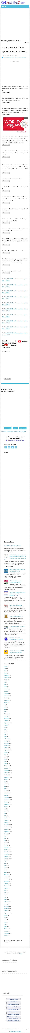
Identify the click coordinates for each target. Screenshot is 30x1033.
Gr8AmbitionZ (9, 1029)
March (5, 673)
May (5, 668)
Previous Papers (13, 999)
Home (15, 428)
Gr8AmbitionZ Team (15, 1031)
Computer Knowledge (13, 1014)
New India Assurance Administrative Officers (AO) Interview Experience (16, 639)
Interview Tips (13, 1001)
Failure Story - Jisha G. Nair (16, 605)
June (5, 707)
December (6, 693)
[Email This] (5, 379)
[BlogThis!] (7, 379)
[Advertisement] (15, 24)
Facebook (5, 447)
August (5, 666)
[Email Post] (3, 378)
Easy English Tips (13, 1009)
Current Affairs (13, 1011)
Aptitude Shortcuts (13, 1004)
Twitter (9, 447)
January (6, 691)
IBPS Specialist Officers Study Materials (13, 1017)
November (6, 677)
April (5, 670)
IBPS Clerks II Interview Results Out (12, 545)
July (5, 682)
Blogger (20, 953)
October (6, 680)
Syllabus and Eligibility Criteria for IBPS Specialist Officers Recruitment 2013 (18, 594)
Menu (4, 6)
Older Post (23, 428)
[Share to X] (8, 379)
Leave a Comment (21, 57)
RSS (16, 447)
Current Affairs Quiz (9, 57)
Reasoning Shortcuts (13, 1006)
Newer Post (7, 428)
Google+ (12, 447)
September (7, 675)
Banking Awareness (13, 1020)
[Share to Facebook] (10, 379)
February (6, 689)
